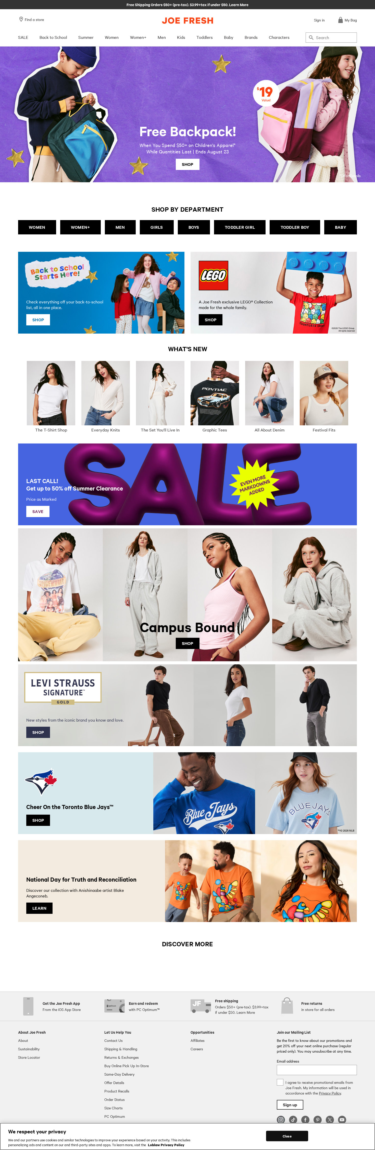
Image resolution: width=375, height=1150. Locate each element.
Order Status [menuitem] (114, 1099)
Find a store (34, 19)
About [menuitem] (23, 1040)
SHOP (187, 164)
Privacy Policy (330, 1093)
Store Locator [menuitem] (29, 1057)
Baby (228, 37)
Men (162, 37)
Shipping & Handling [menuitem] (120, 1048)
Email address (288, 1061)
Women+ (138, 37)
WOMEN (37, 227)
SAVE (37, 511)
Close (287, 1136)
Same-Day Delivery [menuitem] (119, 1074)
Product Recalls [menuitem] (116, 1091)
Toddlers (204, 37)
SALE (23, 37)
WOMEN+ (80, 227)
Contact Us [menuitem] (113, 1040)
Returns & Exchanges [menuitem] (121, 1057)
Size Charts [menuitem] (113, 1107)
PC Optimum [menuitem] (114, 1116)
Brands (251, 37)
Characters (279, 37)
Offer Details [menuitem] (114, 1082)
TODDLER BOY (295, 227)
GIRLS (157, 227)
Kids (181, 37)
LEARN (39, 908)
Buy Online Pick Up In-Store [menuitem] (126, 1065)
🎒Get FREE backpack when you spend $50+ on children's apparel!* (187, 4)
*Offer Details (350, 175)
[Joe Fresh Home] (187, 20)
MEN (120, 227)
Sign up (290, 1105)
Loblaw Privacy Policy (166, 1144)
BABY (340, 227)
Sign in (319, 19)
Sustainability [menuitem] (29, 1048)
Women (112, 37)
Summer (86, 37)
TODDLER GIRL (240, 227)
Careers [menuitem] (197, 1048)
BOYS (194, 227)
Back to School (53, 37)
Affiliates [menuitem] (198, 1040)
